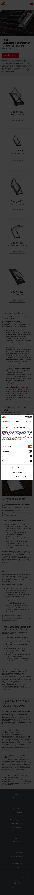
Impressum (4, 439)
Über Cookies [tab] (28, 421)
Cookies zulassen (17, 467)
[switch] (30, 451)
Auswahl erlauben (17, 472)
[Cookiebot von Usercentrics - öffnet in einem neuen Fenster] (25, 417)
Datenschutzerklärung (12, 439)
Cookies (19, 439)
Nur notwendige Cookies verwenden (17, 477)
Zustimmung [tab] (6, 421)
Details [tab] (17, 421)
